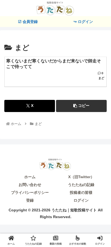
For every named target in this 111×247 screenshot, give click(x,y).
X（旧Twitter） (81, 177)
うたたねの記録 (81, 184)
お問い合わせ (30, 184)
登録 (30, 200)
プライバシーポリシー (30, 192)
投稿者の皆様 (81, 192)
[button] (81, 106)
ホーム (30, 177)
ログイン (81, 200)
